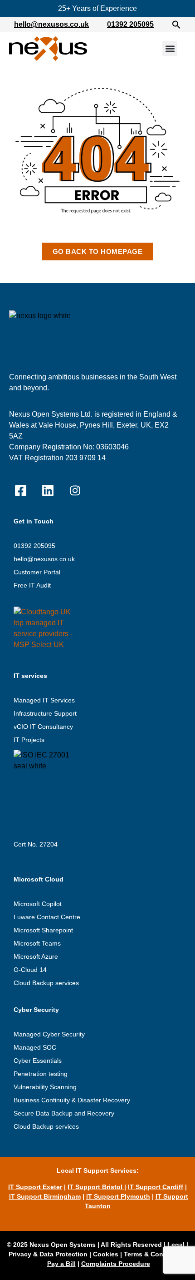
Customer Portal (37, 572)
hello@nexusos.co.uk (51, 24)
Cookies (105, 1254)
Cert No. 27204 (36, 844)
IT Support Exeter (35, 1186)
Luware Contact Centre (47, 917)
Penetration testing (41, 1073)
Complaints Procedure (115, 1263)
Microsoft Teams (37, 943)
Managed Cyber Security (49, 1034)
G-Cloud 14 (30, 969)
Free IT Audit (32, 585)
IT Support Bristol (96, 1186)
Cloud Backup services (46, 982)
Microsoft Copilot (38, 903)
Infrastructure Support (45, 713)
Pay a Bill (61, 1263)
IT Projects (29, 739)
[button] (176, 24)
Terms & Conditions (154, 1254)
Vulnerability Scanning (45, 1087)
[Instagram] (74, 490)
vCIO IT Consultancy (43, 726)
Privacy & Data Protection (48, 1254)
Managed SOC (35, 1047)
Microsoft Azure (36, 956)
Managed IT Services (44, 700)
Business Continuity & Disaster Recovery (72, 1100)
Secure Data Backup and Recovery (64, 1113)
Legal (176, 1244)
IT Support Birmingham (45, 1196)
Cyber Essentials (38, 1060)
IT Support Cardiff (155, 1186)
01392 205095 (130, 24)
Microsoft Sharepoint (43, 930)
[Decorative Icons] (20, 490)
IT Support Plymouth (118, 1196)
